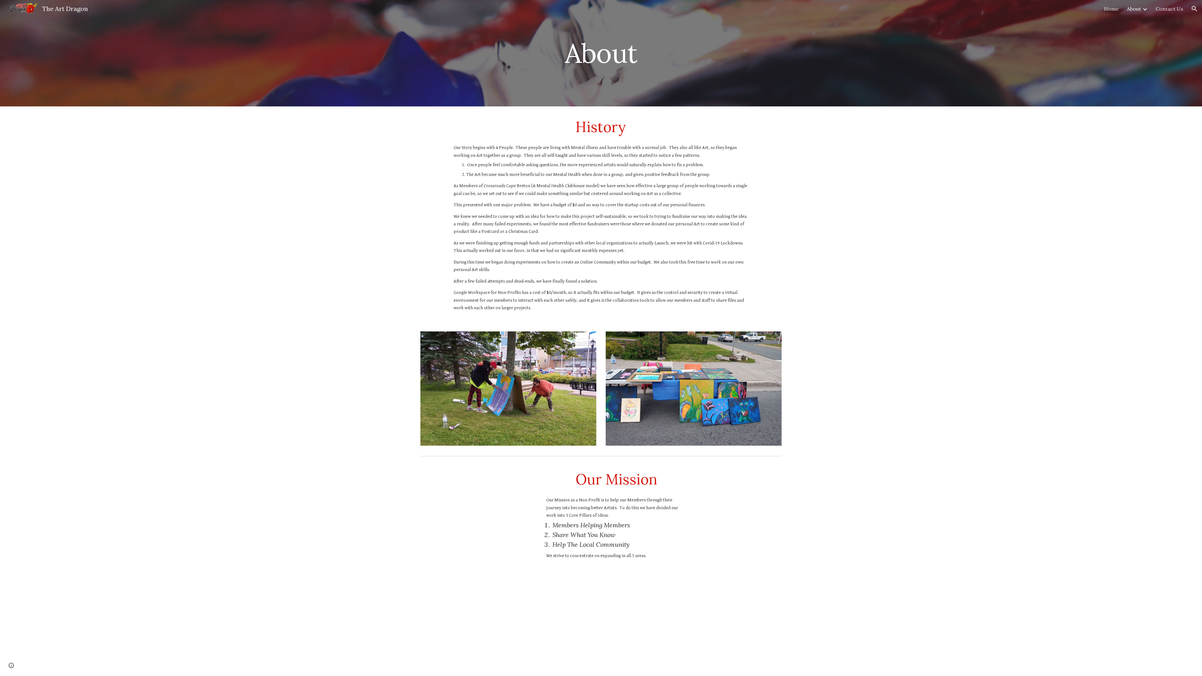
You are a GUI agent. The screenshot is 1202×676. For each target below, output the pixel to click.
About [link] (1134, 9)
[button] (1194, 8)
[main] (601, 53)
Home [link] (1111, 9)
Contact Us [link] (1169, 9)
